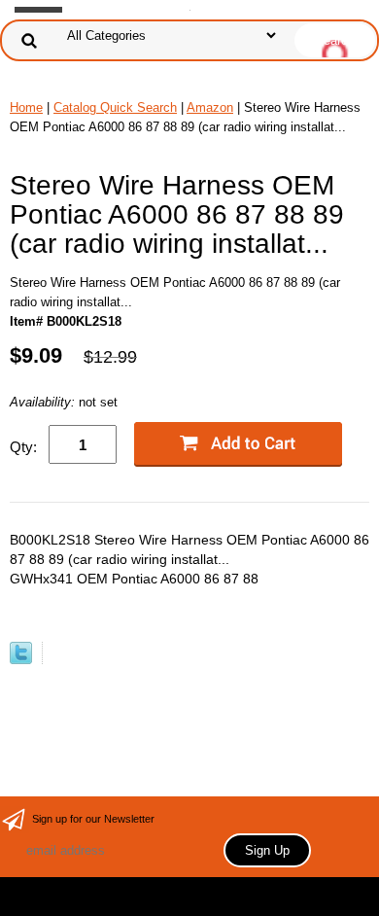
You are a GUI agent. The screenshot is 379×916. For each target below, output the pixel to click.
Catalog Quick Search (115, 107)
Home (26, 107)
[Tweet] (21, 659)
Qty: (23, 447)
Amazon (210, 107)
